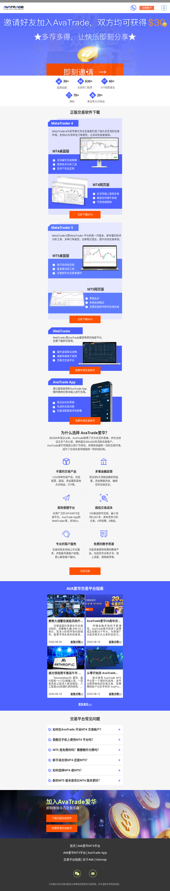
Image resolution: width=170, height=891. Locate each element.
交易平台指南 (72, 859)
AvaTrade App (97, 853)
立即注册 (85, 571)
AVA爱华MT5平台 (74, 853)
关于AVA (88, 859)
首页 (73, 846)
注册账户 (147, 8)
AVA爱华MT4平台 (89, 846)
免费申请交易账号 (85, 370)
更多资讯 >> (85, 704)
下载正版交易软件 (62, 818)
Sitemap (101, 859)
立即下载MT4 (85, 214)
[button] (79, 72)
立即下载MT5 (85, 319)
